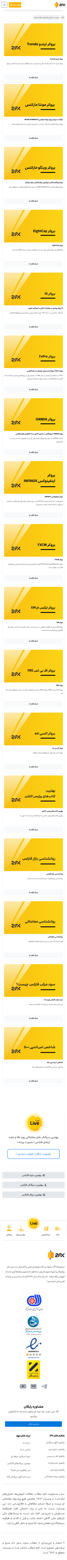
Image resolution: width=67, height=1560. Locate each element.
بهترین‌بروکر (20, 1234)
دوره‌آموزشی (45, 1234)
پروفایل (9, 1234)
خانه (58, 1234)
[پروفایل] (9, 1228)
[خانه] (58, 1228)
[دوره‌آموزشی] (46, 1228)
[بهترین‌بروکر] (21, 1228)
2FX (62, 17)
